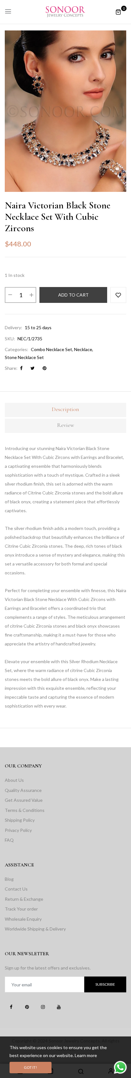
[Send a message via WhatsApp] (120, 1067)
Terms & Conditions (25, 810)
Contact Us (16, 889)
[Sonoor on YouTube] (58, 1006)
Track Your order (21, 908)
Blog (9, 879)
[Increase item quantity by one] (31, 295)
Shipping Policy (20, 820)
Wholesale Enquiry (23, 919)
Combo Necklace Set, (52, 349)
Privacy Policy (18, 830)
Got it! (30, 1067)
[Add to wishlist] (118, 295)
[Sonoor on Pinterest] (27, 1006)
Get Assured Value (24, 800)
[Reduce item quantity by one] (9, 295)
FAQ (9, 840)
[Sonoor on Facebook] (11, 1006)
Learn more (86, 1055)
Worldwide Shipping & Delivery (35, 928)
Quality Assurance (23, 790)
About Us (14, 780)
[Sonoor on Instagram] (43, 1006)
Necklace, (83, 349)
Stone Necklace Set (24, 357)
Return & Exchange (24, 899)
